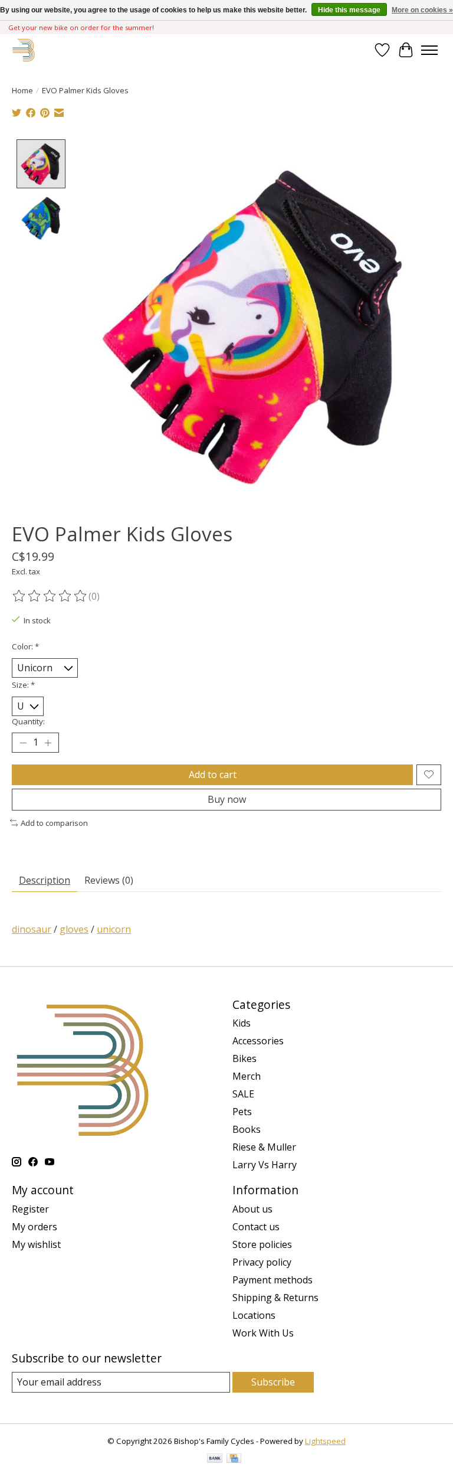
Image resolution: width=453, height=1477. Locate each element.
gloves (74, 929)
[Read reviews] (50, 596)
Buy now (227, 799)
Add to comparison (54, 823)
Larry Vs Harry (264, 1164)
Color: (25, 646)
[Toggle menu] (429, 50)
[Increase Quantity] (47, 742)
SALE (243, 1093)
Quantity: (28, 721)
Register (30, 1208)
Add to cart (213, 774)
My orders (34, 1226)
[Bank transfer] (214, 1459)
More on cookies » (422, 10)
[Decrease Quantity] (23, 742)
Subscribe (273, 1381)
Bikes (244, 1058)
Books (246, 1129)
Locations (253, 1315)
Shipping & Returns (275, 1297)
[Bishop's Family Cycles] (24, 50)
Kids (241, 1023)
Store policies (262, 1244)
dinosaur (31, 929)
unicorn (114, 929)
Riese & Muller (264, 1147)
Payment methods (272, 1279)
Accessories (258, 1040)
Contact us (256, 1226)
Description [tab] (44, 880)
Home (22, 90)
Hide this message (349, 10)
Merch (246, 1076)
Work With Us (263, 1332)
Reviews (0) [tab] (108, 880)
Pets (242, 1111)
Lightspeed (325, 1441)
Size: (23, 684)
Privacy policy (261, 1262)
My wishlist (36, 1244)
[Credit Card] (233, 1459)
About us (252, 1208)
